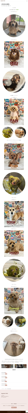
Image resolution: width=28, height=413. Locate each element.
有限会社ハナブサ (14, 407)
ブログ (10, 5)
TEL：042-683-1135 (3, 397)
